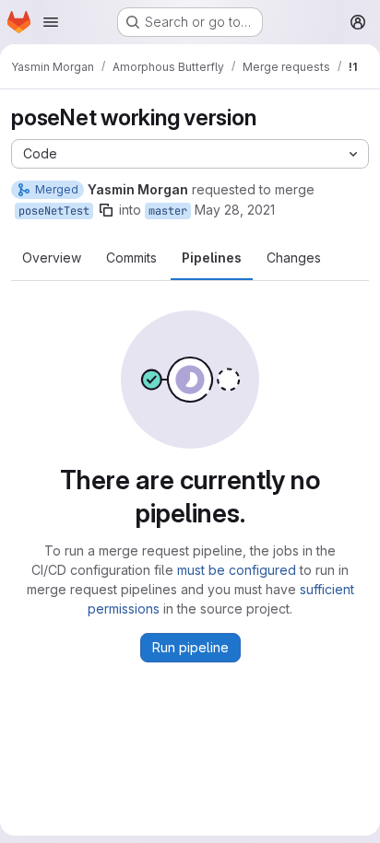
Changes (294, 257)
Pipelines (212, 257)
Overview (51, 257)
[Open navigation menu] (50, 22)
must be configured (236, 570)
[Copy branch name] (106, 210)
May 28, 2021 (235, 209)
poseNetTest (53, 211)
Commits (131, 257)
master (167, 211)
